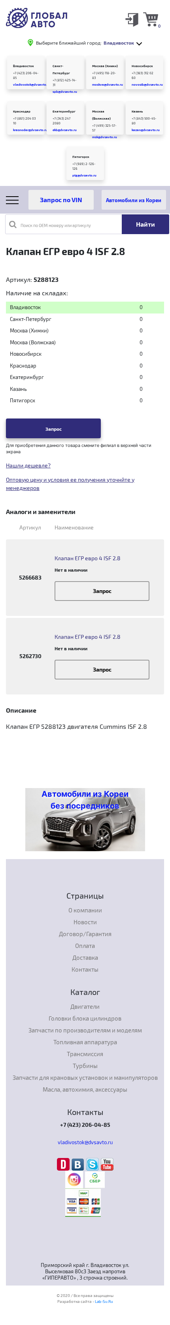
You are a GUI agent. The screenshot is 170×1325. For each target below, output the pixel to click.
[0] (150, 19)
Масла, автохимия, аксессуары (85, 1089)
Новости (85, 921)
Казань (137, 111)
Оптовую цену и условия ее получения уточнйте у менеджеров (70, 483)
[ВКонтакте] (79, 1164)
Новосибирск (142, 66)
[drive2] (64, 1164)
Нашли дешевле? (28, 465)
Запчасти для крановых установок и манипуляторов (85, 1077)
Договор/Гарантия (85, 933)
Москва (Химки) (105, 66)
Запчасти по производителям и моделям (85, 1030)
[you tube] (107, 1164)
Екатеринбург (64, 111)
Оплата (85, 945)
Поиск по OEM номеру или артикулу (56, 225)
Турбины (85, 1065)
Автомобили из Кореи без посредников (85, 800)
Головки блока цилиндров (85, 1018)
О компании (85, 910)
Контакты (85, 969)
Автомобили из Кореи (133, 200)
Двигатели (85, 1006)
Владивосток (23, 66)
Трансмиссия (85, 1053)
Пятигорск (80, 157)
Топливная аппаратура (85, 1041)
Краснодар (21, 111)
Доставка (85, 957)
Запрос (53, 429)
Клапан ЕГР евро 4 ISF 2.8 (88, 558)
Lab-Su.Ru (104, 1301)
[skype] (93, 1164)
